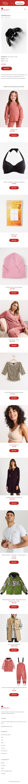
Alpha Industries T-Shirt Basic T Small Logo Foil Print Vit (14, 555)
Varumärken (11, 56)
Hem (2, 17)
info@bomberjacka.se (6, 726)
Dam (2, 737)
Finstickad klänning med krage (14, 497)
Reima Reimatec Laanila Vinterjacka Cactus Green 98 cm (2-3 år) (14, 600)
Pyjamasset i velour (14, 339)
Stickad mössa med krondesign (14, 287)
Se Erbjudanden (20, 3)
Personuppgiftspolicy (6, 771)
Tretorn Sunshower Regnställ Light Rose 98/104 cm (14, 688)
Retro (2, 742)
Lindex (15, 56)
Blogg (2, 763)
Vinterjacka (4, 753)
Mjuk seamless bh (14, 445)
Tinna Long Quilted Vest (14, 644)
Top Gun (3, 748)
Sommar (3, 745)
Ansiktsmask (14, 234)
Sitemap (3, 773)
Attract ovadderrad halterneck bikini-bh (14, 182)
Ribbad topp (14, 129)
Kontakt (3, 765)
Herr (2, 740)
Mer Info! (6, 68)
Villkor (2, 768)
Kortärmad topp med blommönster (14, 392)
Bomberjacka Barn (6, 734)
